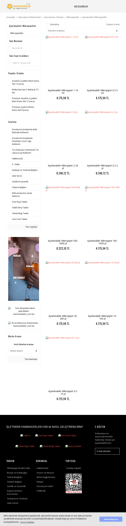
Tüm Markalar (30, 359)
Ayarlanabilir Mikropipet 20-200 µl (63, 317)
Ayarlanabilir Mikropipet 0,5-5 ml (102, 91)
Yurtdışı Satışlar (73, 468)
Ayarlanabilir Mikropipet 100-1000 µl (102, 242)
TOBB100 (41, 490)
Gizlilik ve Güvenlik (16, 486)
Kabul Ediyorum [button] (111, 519)
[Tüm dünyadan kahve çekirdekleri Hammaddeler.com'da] (23, 311)
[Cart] (115, 6)
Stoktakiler (55, 24)
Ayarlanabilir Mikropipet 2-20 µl (63, 167)
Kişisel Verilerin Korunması (14, 492)
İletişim (40, 481)
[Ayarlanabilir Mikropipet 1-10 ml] (63, 61)
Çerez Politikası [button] (27, 522)
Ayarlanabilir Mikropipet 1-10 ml (63, 91)
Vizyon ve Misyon (45, 472)
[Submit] (115, 451)
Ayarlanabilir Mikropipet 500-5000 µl (63, 242)
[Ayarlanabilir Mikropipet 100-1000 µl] (102, 212)
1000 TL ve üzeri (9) (21, 63)
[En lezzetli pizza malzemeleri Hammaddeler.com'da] (23, 324)
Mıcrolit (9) (17, 48)
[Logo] (18, 6)
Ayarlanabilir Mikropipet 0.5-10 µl (63, 392)
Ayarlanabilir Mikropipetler (94, 17)
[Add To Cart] (72, 107)
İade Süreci (12, 502)
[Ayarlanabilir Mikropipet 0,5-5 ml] (102, 61)
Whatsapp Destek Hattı (18, 468)
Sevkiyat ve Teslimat (17, 498)
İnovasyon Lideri (45, 486)
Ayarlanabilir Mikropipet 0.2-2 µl (102, 167)
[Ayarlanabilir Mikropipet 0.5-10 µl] (63, 362)
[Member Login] (107, 6)
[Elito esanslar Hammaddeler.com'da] (23, 268)
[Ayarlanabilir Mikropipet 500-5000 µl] (63, 212)
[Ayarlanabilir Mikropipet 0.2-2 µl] (102, 137)
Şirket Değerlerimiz (46, 477)
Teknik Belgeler (14, 477)
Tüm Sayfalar (31, 226)
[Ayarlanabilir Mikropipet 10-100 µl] (102, 287)
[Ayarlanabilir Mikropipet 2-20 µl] (63, 137)
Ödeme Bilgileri (14, 481)
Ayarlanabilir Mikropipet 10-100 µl (102, 317)
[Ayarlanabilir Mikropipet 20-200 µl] (63, 287)
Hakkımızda (42, 468)
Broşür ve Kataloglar (17, 472)
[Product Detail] (54, 107)
